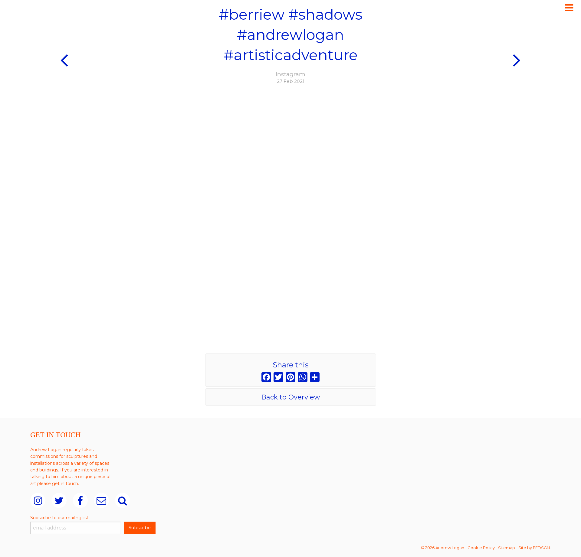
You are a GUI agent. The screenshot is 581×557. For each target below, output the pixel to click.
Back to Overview (290, 397)
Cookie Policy (481, 547)
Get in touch (55, 435)
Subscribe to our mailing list (59, 517)
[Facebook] (266, 377)
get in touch (65, 483)
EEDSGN (541, 547)
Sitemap (506, 547)
